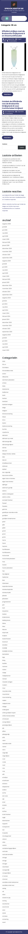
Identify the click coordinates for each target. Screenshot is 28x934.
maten (4, 669)
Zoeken (4, 144)
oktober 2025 (6, 255)
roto (3, 768)
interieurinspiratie (7, 589)
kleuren (4, 629)
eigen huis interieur (7, 481)
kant (3, 608)
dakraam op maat (7, 438)
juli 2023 (4, 338)
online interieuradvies (8, 716)
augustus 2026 (6, 224)
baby (3, 386)
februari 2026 (6, 242)
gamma (4, 509)
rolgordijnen (5, 756)
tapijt (3, 817)
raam (4, 740)
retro (3, 750)
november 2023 (7, 325)
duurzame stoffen (7, 475)
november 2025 (7, 251)
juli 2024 (4, 301)
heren (4, 543)
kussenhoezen (6, 639)
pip (3, 728)
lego (3, 657)
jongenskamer (6, 602)
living (3, 660)
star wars (5, 796)
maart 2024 (5, 313)
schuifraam (5, 780)
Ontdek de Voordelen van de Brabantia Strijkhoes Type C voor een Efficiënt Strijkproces (13, 182)
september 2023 (7, 332)
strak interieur (6, 814)
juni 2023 (4, 341)
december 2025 (7, 248)
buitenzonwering (7, 426)
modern (4, 685)
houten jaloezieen (7, 568)
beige (4, 407)
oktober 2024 (6, 291)
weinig (4, 888)
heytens (4, 546)
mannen (4, 666)
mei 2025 (5, 270)
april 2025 (5, 273)
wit (3, 891)
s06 (3, 774)
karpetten (5, 611)
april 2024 (5, 310)
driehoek (4, 466)
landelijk (4, 648)
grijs (3, 525)
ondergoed (5, 710)
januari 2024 (5, 319)
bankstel (4, 401)
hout (3, 562)
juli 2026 (4, 227)
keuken (4, 614)
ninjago (4, 706)
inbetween (5, 583)
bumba (4, 429)
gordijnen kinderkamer (9, 518)
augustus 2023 (6, 335)
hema (4, 540)
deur (3, 457)
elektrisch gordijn (7, 488)
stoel (3, 802)
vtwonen (4, 879)
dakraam (5, 435)
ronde (4, 762)
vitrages (4, 864)
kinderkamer (6, 617)
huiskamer (5, 577)
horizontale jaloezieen (8, 558)
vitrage (4, 861)
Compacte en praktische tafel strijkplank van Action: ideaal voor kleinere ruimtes (12, 160)
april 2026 (5, 236)
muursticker (5, 694)
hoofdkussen (6, 549)
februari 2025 (6, 279)
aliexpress (5, 377)
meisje (4, 673)
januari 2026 (5, 245)
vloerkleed (5, 867)
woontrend (5, 907)
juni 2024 (4, 304)
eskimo (4, 491)
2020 (3, 361)
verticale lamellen (7, 854)
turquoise (5, 833)
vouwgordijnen (6, 873)
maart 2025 (5, 276)
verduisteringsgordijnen (9, 848)
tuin (3, 830)
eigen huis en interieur (8, 478)
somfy (4, 793)
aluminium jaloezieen (8, 380)
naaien (4, 700)
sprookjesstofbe (7, 195)
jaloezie (4, 595)
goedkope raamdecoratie (10, 512)
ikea (3, 580)
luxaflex (4, 663)
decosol (4, 451)
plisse (4, 731)
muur (3, 688)
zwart (4, 922)
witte (3, 894)
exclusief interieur (7, 500)
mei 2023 (5, 344)
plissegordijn (6, 734)
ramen (4, 747)
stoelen (4, 805)
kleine (4, 623)
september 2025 (7, 258)
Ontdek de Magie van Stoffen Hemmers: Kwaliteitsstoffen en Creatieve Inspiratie (14, 197)
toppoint (4, 824)
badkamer (5, 392)
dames (4, 448)
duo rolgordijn (6, 472)
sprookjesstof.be (14, 8)
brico (3, 420)
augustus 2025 (6, 261)
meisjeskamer (6, 676)
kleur (3, 626)
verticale (5, 851)
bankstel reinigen (7, 404)
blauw (4, 417)
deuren (4, 460)
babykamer (5, 389)
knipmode (5, 632)
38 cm (4, 364)
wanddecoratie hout (8, 885)
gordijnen (5, 515)
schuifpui (4, 777)
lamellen (4, 645)
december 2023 (7, 322)
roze (3, 771)
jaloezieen (5, 599)
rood (3, 765)
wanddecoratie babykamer (10, 882)
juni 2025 (4, 267)
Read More (8, 94)
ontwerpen (5, 719)
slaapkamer (5, 787)
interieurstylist (6, 592)
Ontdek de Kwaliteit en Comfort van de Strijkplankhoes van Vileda (13, 166)
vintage (4, 857)
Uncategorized (6, 836)
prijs (3, 737)
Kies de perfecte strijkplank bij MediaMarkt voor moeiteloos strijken (13, 176)
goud (3, 522)
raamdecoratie (6, 743)
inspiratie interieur (7, 586)
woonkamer (5, 904)
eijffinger (4, 485)
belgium (4, 411)
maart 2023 (5, 350)
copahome (5, 432)
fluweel (4, 503)
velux (3, 842)
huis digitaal (5, 574)
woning (4, 901)
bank (3, 395)
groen (4, 531)
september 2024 (7, 295)
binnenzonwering (7, 414)
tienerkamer (6, 820)
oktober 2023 (6, 328)
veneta (4, 845)
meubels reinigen (7, 682)
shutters (4, 783)
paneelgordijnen (7, 725)
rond (3, 759)
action (4, 374)
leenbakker (5, 654)
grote (4, 537)
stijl (3, 799)
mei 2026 (5, 233)
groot (4, 534)
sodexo (4, 790)
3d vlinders (5, 367)
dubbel (4, 469)
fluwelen (4, 506)
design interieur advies (8, 454)
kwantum (5, 642)
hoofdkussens (6, 552)
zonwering (5, 919)
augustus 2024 (6, 298)
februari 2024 (6, 316)
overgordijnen (6, 722)
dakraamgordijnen (7, 444)
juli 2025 (4, 264)
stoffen (4, 811)
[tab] (7, 18)
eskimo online (6, 497)
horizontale (5, 555)
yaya (3, 910)
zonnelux (4, 916)
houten (4, 565)
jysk (3, 605)
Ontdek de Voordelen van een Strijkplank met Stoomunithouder (12, 171)
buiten (4, 423)
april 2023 (5, 347)
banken (4, 398)
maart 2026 (5, 239)
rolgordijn (5, 753)
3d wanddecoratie (7, 370)
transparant (6, 827)
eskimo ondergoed (7, 494)
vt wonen (5, 876)
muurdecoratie (6, 691)
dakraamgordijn (7, 441)
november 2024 (7, 288)
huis (3, 571)
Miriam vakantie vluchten (9, 204)
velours (4, 839)
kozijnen (4, 636)
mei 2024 (5, 307)
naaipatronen (6, 703)
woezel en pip (6, 898)
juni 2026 (4, 230)
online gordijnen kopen (9, 713)
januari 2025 (5, 282)
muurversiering (6, 697)
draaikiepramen (7, 463)
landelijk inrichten (7, 651)
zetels (4, 913)
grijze (3, 528)
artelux (4, 383)
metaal (4, 679)
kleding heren (6, 620)
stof (3, 808)
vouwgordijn (5, 870)
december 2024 (7, 285)
